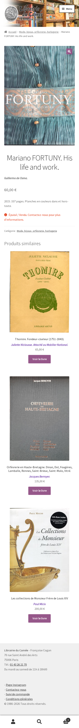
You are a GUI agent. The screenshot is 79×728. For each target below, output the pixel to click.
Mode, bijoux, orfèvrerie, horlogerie (39, 31)
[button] (69, 51)
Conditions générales (19, 699)
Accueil (12, 31)
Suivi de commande (18, 694)
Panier (61, 718)
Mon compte (13, 722)
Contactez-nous (16, 689)
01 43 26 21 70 (18, 664)
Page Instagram (16, 685)
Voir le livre (40, 359)
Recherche (39, 722)
